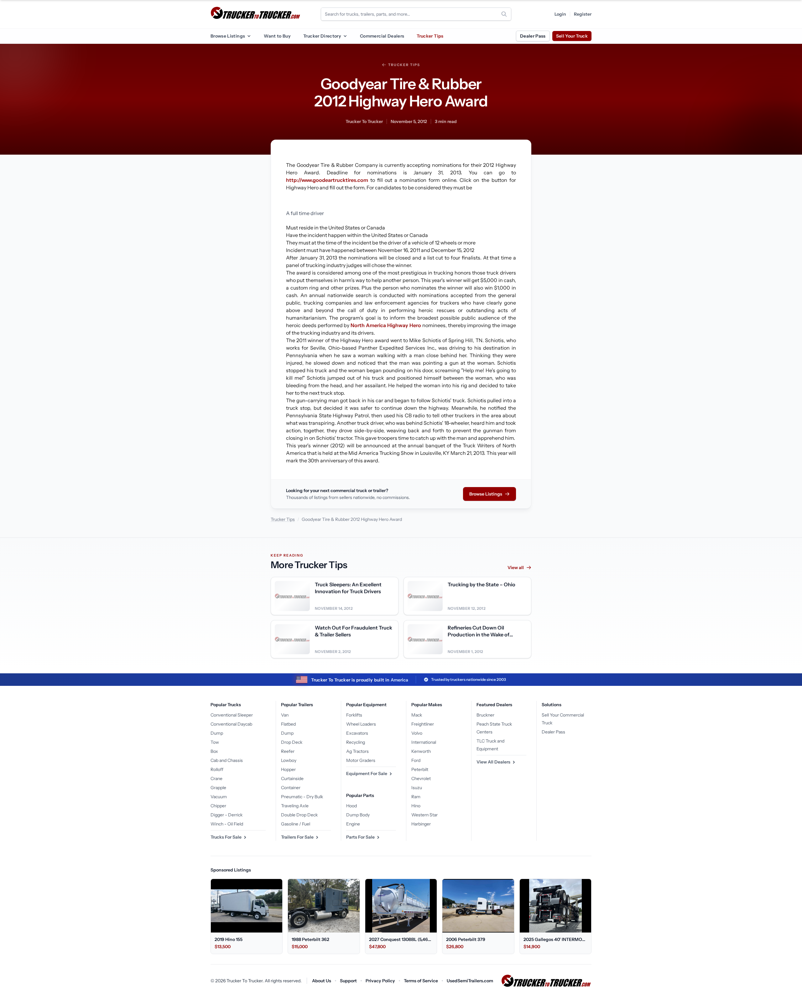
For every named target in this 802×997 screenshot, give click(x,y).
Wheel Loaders (361, 724)
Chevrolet (421, 778)
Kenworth (421, 751)
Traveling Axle (295, 806)
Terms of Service (421, 981)
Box (214, 751)
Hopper (288, 769)
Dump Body (358, 815)
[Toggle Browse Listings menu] (248, 36)
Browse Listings (228, 36)
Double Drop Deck (299, 815)
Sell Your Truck (572, 36)
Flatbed (288, 724)
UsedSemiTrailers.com (470, 981)
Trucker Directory (322, 36)
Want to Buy (277, 36)
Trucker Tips (430, 36)
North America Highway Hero (386, 325)
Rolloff (217, 769)
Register (582, 14)
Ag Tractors (357, 751)
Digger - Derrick (226, 815)
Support (348, 981)
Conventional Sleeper (232, 715)
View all (516, 567)
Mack (416, 715)
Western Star (424, 815)
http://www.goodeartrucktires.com (327, 180)
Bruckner (485, 715)
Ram (415, 796)
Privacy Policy (380, 981)
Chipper (218, 806)
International (423, 742)
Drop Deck (291, 742)
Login (560, 14)
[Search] (504, 14)
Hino (415, 806)
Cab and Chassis (227, 760)
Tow (215, 742)
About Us (321, 981)
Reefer (287, 751)
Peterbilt (419, 769)
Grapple (218, 787)
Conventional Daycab (231, 724)
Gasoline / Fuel (295, 824)
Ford (415, 760)
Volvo (416, 733)
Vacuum (219, 796)
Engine (353, 824)
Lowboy (288, 760)
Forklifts (354, 715)
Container (290, 787)
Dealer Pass (533, 36)
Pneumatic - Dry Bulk (302, 796)
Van (285, 715)
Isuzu (416, 787)
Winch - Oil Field (227, 824)
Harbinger (421, 824)
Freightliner (422, 724)
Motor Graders (360, 760)
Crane (216, 778)
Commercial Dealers (382, 36)
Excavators (357, 733)
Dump (217, 733)
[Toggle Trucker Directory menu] (344, 36)
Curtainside (292, 778)
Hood (351, 806)
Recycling (355, 742)
